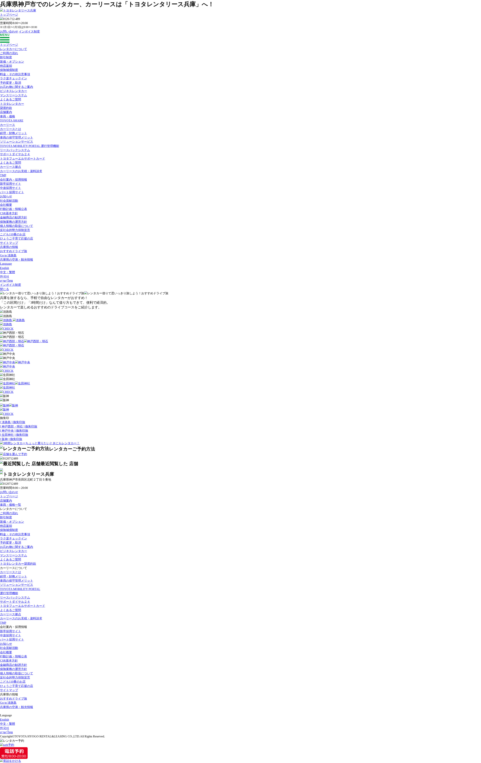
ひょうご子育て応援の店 (16, 238)
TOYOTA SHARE (11, 120)
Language (6, 263)
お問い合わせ (9, 31)
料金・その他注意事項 (15, 74)
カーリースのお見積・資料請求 (21, 171)
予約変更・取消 (10, 82)
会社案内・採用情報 (13, 179)
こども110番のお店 (13, 234)
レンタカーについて (13, 49)
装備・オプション (12, 61)
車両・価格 (7, 116)
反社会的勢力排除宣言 (15, 230)
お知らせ (6, 196)
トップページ (9, 14)
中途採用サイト (10, 187)
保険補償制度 (9, 70)
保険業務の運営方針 (13, 221)
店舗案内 (6, 112)
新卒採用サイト (10, 183)
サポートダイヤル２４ (15, 154)
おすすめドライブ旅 (13, 251)
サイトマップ (9, 242)
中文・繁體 (7, 272)
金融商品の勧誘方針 (13, 217)
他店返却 (6, 65)
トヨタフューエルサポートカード (22, 158)
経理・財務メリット (13, 133)
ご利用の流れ (9, 53)
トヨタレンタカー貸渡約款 (18, 563)
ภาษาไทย (6, 280)
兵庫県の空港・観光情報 (16, 259)
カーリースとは (10, 129)
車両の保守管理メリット (16, 137)
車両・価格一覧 (10, 504)
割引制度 (6, 57)
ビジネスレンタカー (13, 91)
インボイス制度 (29, 31)
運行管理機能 (29, 146)
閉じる (4, 289)
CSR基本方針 (9, 213)
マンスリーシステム (13, 95)
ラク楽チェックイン (13, 78)
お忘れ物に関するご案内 (16, 86)
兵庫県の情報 (9, 247)
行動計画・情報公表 (13, 209)
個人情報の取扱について (16, 225)
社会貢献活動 (9, 200)
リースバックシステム (15, 150)
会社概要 (6, 204)
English (4, 268)
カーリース (7, 124)
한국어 (4, 276)
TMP (3, 175)
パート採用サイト (12, 192)
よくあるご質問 (10, 99)
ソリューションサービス (16, 141)
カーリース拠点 (10, 166)
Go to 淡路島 (8, 255)
